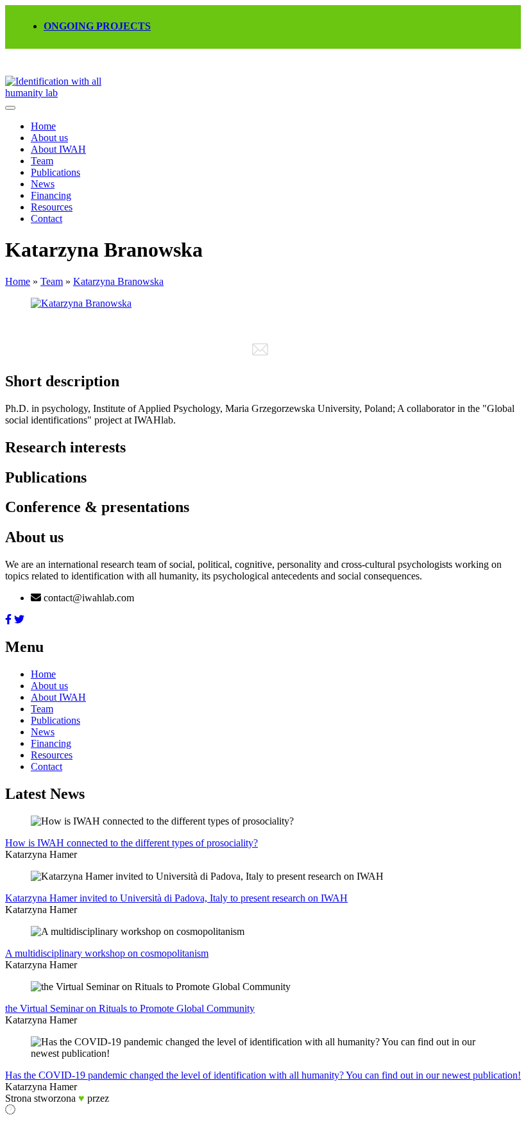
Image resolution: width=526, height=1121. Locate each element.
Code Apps (129, 1099)
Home (43, 126)
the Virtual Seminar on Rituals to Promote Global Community (130, 1008)
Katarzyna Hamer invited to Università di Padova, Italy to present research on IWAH (176, 898)
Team (42, 160)
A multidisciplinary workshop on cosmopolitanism (106, 953)
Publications (55, 172)
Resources (51, 206)
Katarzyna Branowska (118, 281)
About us (49, 137)
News (43, 183)
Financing (51, 195)
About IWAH (58, 149)
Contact (46, 218)
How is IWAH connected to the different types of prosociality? (131, 842)
